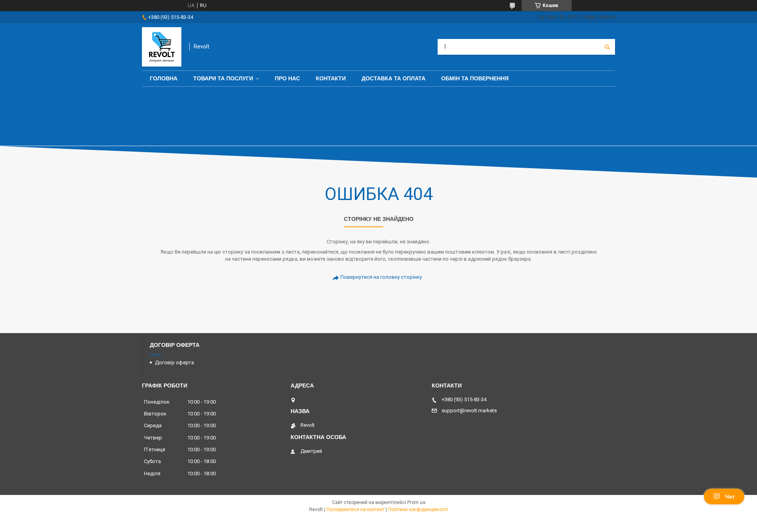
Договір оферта (174, 362)
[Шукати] (607, 47)
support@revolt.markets (469, 410)
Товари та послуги (223, 78)
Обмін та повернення (475, 78)
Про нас (287, 78)
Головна (163, 78)
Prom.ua (416, 502)
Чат (730, 496)
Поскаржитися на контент (355, 509)
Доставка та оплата (393, 78)
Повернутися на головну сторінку (381, 277)
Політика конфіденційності (418, 509)
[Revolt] (161, 47)
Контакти (331, 78)
